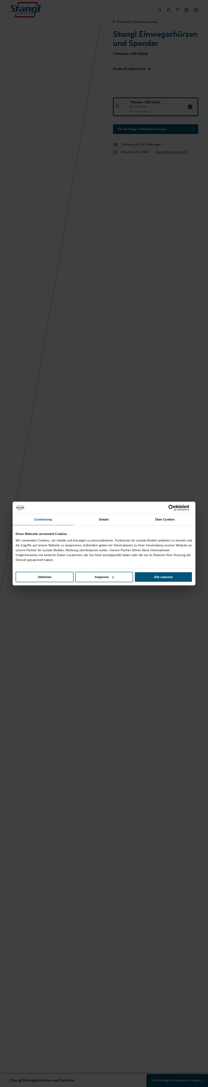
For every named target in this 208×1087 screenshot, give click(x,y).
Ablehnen (44, 577)
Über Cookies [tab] (165, 519)
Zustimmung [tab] (43, 519)
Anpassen (102, 577)
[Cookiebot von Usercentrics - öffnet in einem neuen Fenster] (174, 508)
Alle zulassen (163, 577)
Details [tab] (104, 519)
